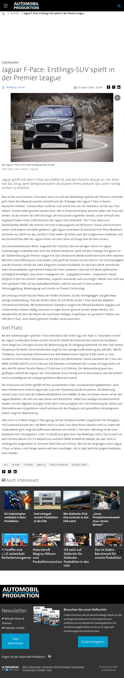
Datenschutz (34, 666)
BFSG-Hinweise (62, 666)
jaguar (16, 464)
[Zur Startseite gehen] (26, 5)
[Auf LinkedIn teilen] (119, 87)
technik (28, 464)
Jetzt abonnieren (15, 641)
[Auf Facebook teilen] (109, 87)
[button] (4, 552)
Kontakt (41, 669)
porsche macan (59, 464)
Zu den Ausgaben (93, 642)
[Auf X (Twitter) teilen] (114, 87)
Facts (49, 669)
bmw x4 (41, 464)
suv (6, 464)
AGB (24, 666)
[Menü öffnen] (6, 5)
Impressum (47, 666)
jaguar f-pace (79, 464)
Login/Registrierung (119, 5)
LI (50, 656)
